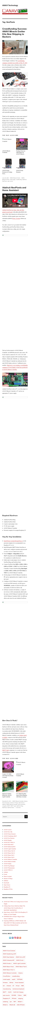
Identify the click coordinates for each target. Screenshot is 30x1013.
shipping (20, 998)
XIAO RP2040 (21, 1005)
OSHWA (13, 995)
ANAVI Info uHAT (8, 844)
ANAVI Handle (8, 840)
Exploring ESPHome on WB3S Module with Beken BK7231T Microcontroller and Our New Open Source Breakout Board (15, 923)
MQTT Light (5, 750)
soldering (5, 1001)
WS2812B (12, 1005)
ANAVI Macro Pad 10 (9, 851)
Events (5, 874)
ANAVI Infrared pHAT (9, 846)
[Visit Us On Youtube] (17, 937)
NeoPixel (24, 179)
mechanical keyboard (18, 989)
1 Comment (18, 807)
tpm (11, 1001)
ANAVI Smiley (7, 863)
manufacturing (7, 989)
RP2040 (14, 998)
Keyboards (6, 883)
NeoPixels (4, 181)
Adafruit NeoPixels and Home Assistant (14, 189)
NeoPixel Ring (20, 806)
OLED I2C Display (18, 992)
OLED (10, 992)
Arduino (25, 801)
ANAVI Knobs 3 (7, 963)
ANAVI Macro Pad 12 (9, 853)
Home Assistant (16, 218)
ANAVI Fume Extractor (10, 834)
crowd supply (12, 179)
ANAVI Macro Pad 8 (9, 857)
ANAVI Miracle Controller (17, 801)
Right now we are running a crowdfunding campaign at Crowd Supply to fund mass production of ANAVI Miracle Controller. (15, 367)
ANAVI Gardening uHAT (10, 836)
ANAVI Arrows (8, 829)
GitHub (11, 982)
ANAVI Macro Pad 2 (9, 855)
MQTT (8, 806)
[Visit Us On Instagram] (15, 937)
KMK (22, 986)
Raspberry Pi (7, 887)
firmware (5, 982)
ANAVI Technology (10, 5)
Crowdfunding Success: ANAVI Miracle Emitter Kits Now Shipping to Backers (14, 32)
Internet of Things (14, 802)
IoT (13, 986)
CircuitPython (6, 976)
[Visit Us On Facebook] (12, 937)
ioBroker (6, 880)
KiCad (17, 986)
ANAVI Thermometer (9, 868)
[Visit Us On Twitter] (10, 937)
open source (10, 181)
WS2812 (5, 1005)
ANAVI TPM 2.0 (8, 870)
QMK (24, 995)
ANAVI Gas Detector (9, 838)
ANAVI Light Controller (10, 849)
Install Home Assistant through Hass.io (13, 541)
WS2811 (20, 1001)
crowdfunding (19, 179)
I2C (4, 986)
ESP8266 (19, 979)
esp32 (13, 979)
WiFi (15, 1001)
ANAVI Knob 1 (20, 960)
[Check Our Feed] (20, 937)
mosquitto (4, 806)
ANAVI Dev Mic (8, 832)
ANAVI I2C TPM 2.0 (9, 842)
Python (20, 995)
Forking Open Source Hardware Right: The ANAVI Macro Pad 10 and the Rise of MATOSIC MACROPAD (14, 908)
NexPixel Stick (10, 807)
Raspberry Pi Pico (8, 889)
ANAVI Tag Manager (9, 866)
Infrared (9, 986)
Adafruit (4, 804)
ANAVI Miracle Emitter (15, 178)
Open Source (21, 802)
